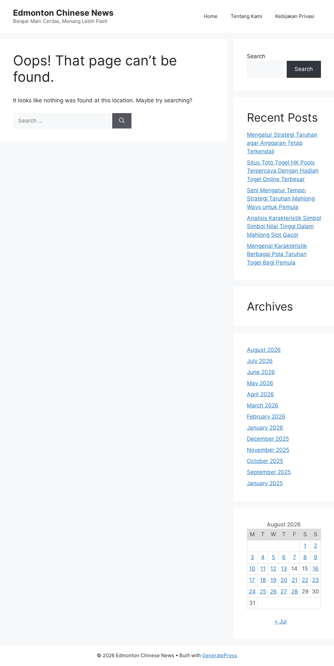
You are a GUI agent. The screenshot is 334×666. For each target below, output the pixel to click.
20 (284, 580)
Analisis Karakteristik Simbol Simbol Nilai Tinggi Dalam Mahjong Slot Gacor (284, 226)
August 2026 (264, 350)
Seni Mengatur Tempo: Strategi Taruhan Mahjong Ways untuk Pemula (281, 198)
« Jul (281, 621)
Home (211, 16)
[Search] (121, 121)
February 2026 (266, 416)
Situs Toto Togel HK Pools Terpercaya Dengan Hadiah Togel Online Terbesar (283, 170)
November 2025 (268, 450)
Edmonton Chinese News (63, 13)
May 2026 (260, 383)
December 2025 (268, 438)
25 (263, 591)
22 (305, 580)
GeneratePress (219, 655)
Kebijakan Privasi (294, 16)
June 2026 (261, 372)
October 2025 (265, 461)
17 (252, 580)
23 (315, 580)
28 (294, 591)
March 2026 (263, 405)
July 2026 (260, 361)
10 (252, 568)
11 (263, 568)
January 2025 (265, 483)
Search (256, 56)
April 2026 (260, 394)
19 (273, 580)
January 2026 (265, 427)
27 (284, 591)
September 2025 (269, 472)
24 (252, 591)
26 (273, 591)
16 (315, 568)
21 (294, 580)
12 (273, 568)
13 (284, 568)
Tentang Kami (246, 16)
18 (263, 580)
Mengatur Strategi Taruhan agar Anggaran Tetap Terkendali (282, 143)
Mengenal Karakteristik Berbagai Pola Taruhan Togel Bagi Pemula (277, 254)
